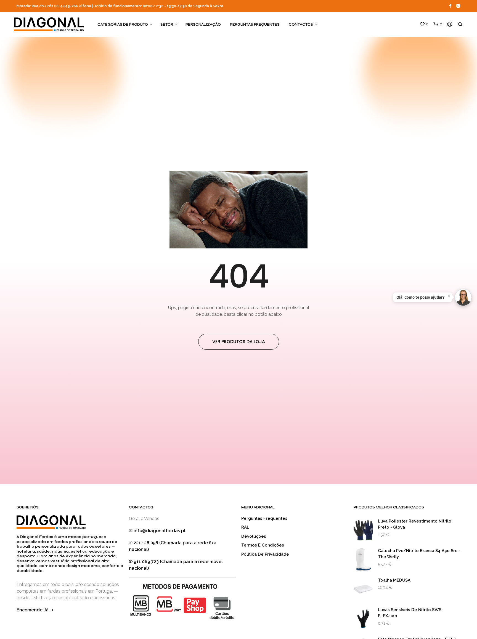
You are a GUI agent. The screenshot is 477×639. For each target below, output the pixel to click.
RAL (245, 527)
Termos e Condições (262, 545)
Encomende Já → (35, 610)
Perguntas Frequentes (255, 24)
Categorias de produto (122, 24)
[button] (424, 24)
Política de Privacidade (265, 554)
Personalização (203, 24)
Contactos (301, 24)
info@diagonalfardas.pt (160, 530)
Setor (166, 24)
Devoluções (253, 536)
